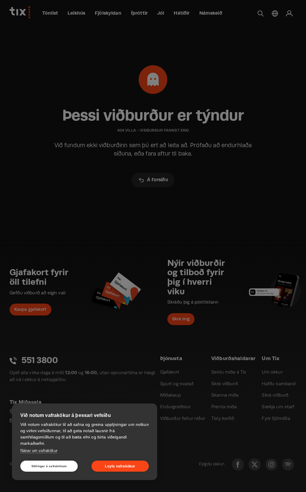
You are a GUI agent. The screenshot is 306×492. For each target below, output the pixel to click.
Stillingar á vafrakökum (49, 466)
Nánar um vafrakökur (38, 450)
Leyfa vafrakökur (120, 466)
